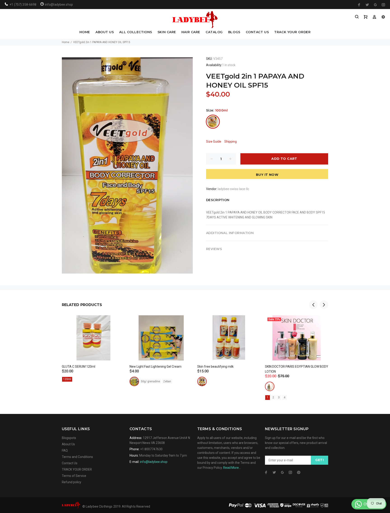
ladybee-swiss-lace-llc (233, 189)
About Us (68, 444)
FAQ (65, 450)
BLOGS (234, 32)
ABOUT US (104, 32)
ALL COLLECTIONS (135, 32)
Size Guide (213, 141)
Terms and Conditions (77, 457)
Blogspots (69, 438)
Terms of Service (74, 476)
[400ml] (269, 386)
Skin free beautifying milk (215, 366)
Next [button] (324, 304)
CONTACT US (257, 32)
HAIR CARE (190, 32)
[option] (93, 343)
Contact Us (69, 463)
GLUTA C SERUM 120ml (78, 366)
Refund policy (71, 482)
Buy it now (267, 175)
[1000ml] (213, 121)
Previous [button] (313, 304)
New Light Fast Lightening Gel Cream (155, 366)
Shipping (230, 141)
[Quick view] (117, 323)
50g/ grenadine (150, 381)
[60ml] (202, 381)
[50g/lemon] (134, 381)
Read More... (232, 467)
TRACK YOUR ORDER (292, 32)
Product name (38, 495)
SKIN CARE (167, 32)
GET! (319, 460)
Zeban (167, 381)
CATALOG (214, 32)
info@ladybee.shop (153, 462)
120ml (67, 379)
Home (65, 42)
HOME (84, 32)
